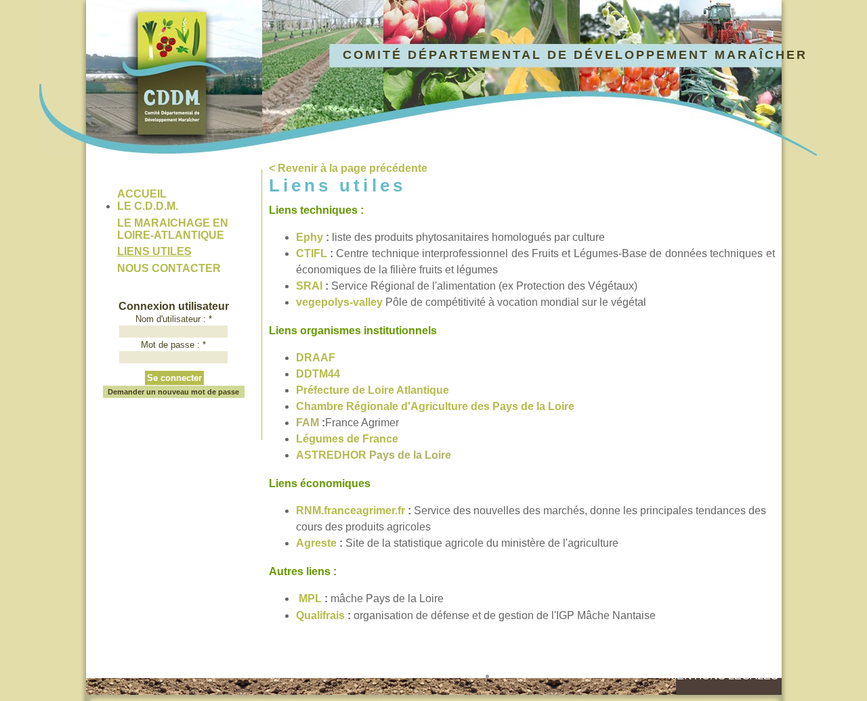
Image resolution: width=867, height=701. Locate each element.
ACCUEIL (142, 194)
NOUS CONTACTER (169, 268)
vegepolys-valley (339, 302)
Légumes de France (347, 439)
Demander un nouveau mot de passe (173, 392)
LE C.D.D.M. (147, 206)
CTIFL (313, 253)
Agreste (316, 543)
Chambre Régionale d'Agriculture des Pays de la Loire (436, 406)
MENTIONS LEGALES (723, 675)
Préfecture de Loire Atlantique (372, 390)
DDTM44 (318, 374)
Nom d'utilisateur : (173, 319)
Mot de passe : (173, 345)
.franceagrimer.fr (350, 510)
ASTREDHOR (331, 455)
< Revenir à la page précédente (348, 168)
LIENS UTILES (154, 251)
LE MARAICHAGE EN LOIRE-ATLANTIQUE (172, 229)
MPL (310, 598)
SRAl (309, 286)
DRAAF (315, 357)
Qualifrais (320, 615)
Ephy (309, 237)
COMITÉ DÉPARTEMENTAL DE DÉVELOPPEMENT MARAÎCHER (575, 55)
